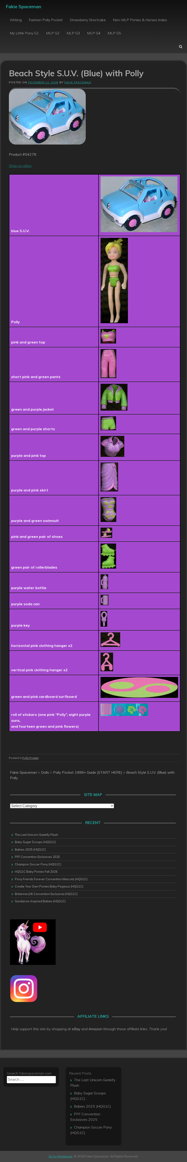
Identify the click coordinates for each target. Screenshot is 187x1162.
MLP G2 (53, 33)
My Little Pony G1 (24, 33)
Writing (16, 20)
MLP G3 (73, 33)
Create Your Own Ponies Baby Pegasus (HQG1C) (49, 886)
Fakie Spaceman (23, 6)
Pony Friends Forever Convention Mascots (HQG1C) (51, 879)
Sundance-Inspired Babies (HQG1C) (40, 901)
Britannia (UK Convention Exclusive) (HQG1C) (46, 894)
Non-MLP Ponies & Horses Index (140, 20)
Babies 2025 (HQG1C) (30, 849)
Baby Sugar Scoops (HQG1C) (35, 842)
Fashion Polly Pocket (46, 20)
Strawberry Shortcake (88, 20)
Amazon (95, 1029)
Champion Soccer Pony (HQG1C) (38, 864)
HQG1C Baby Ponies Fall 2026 (36, 871)
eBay (76, 1029)
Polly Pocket (30, 758)
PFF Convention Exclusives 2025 (37, 857)
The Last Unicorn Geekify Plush (36, 835)
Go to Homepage (61, 1156)
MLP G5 (114, 33)
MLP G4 (94, 33)
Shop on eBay (20, 165)
